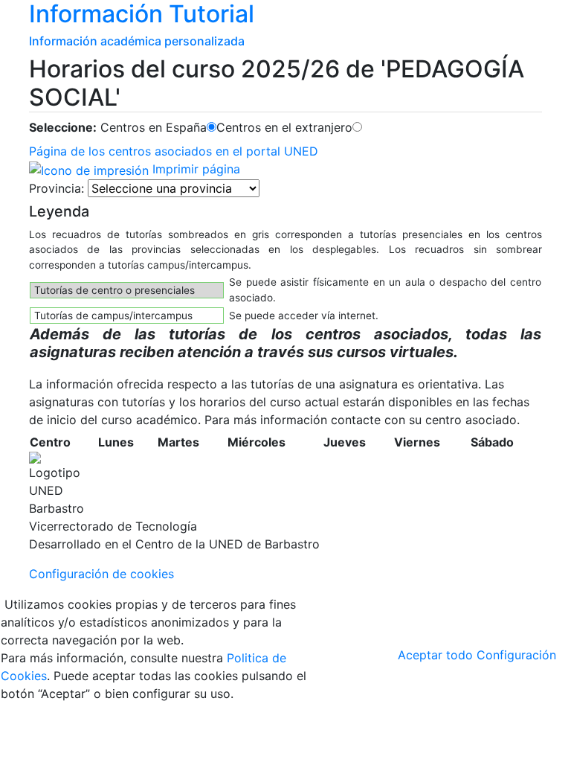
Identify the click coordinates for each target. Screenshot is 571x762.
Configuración (516, 654)
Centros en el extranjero (284, 127)
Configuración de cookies (101, 573)
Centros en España (153, 127)
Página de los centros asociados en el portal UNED (173, 151)
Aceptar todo (435, 654)
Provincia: (56, 188)
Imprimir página (194, 168)
